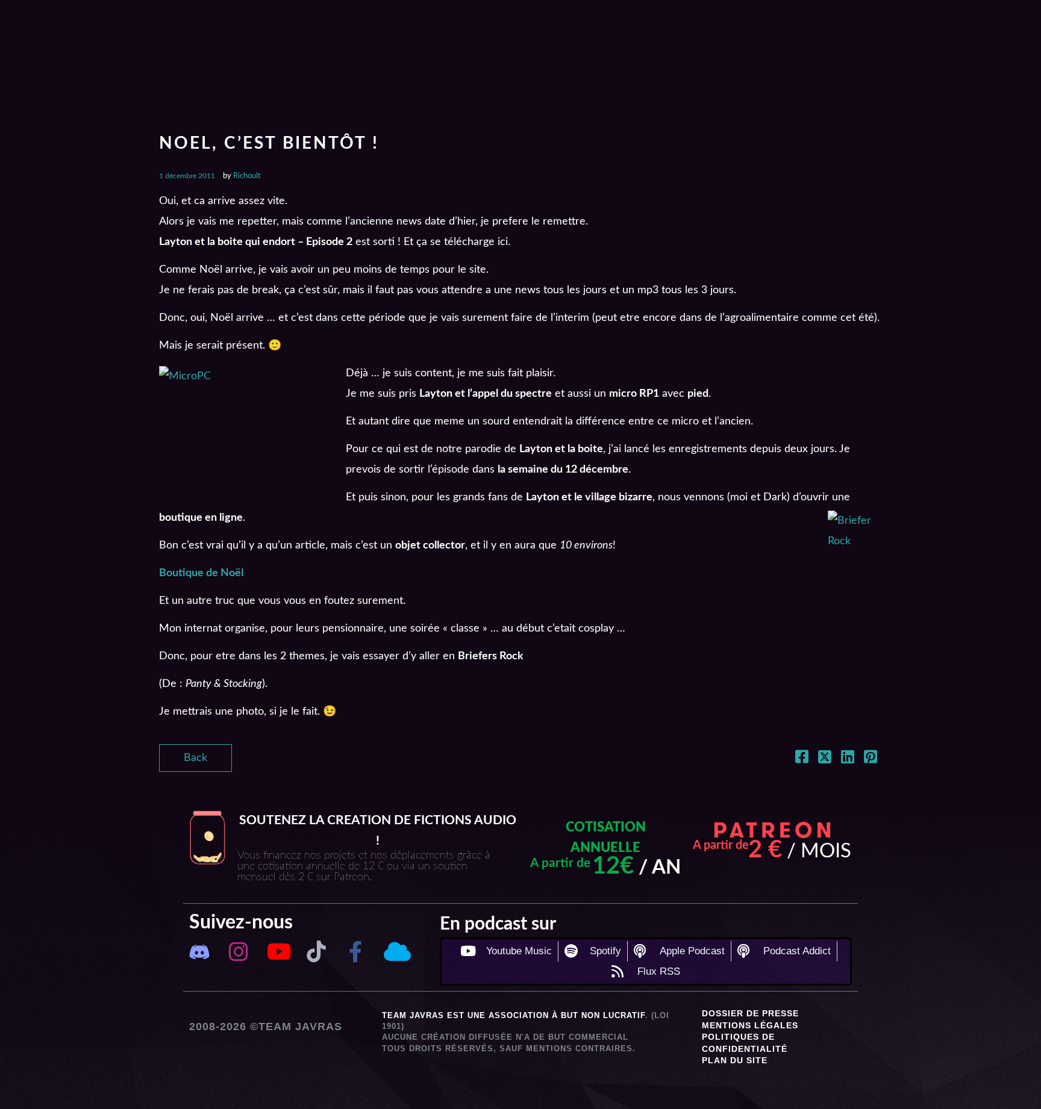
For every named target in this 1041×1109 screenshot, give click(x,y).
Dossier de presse (750, 1013)
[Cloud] (394, 952)
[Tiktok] (316, 952)
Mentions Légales (750, 1025)
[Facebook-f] (355, 952)
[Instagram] (238, 952)
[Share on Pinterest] (870, 759)
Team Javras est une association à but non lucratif (513, 1015)
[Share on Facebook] (801, 759)
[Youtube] (277, 952)
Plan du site (734, 1060)
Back (195, 758)
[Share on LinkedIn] (847, 759)
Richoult (247, 176)
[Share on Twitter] (824, 759)
